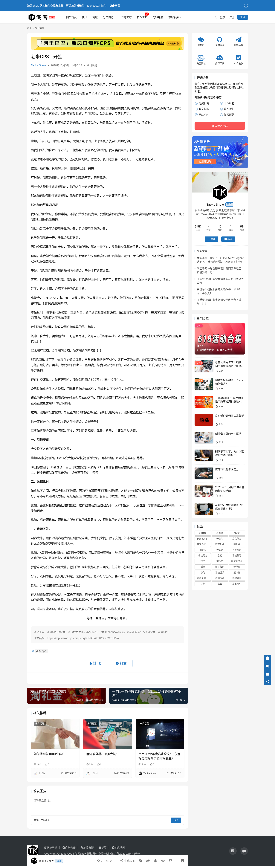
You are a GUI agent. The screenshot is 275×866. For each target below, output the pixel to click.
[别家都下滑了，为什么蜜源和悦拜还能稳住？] (204, 455)
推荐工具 (142, 17)
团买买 (202, 550)
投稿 (242, 17)
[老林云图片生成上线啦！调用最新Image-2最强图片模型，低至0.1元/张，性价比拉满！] (204, 366)
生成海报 (129, 860)
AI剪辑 (219, 533)
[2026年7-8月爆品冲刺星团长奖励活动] (204, 491)
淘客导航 (158, 17)
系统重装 (219, 572)
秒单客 (236, 567)
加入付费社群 (220, 126)
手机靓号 (236, 555)
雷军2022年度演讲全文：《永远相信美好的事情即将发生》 (159, 756)
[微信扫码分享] (140, 860)
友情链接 (88, 847)
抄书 (203, 561)
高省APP (236, 583)
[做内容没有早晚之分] (204, 473)
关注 (213, 239)
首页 (29, 28)
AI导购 (237, 533)
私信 (229, 239)
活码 (203, 567)
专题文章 (126, 17)
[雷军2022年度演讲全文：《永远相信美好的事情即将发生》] (160, 734)
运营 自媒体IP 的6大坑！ (102, 754)
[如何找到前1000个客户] (55, 734)
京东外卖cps (203, 544)
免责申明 (103, 853)
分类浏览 (108, 17)
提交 (176, 820)
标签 (104, 847)
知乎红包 (219, 567)
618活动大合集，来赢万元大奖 (214, 350)
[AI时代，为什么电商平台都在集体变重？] (204, 509)
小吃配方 (202, 555)
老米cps (41, 651)
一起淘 (219, 538)
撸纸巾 (219, 561)
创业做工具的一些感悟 (228, 433)
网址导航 (52, 847)
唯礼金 (236, 544)
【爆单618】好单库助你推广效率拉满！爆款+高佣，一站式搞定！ (229, 401)
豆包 (203, 583)
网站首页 (71, 17)
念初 (220, 555)
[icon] (233, 851)
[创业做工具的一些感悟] (204, 438)
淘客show (80, 853)
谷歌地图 (236, 578)
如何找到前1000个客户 (49, 754)
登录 (222, 17)
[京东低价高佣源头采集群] (204, 420)
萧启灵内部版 (203, 578)
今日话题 (92, 65)
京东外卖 (236, 538)
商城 (95, 17)
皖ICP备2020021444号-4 (125, 853)
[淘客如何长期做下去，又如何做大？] (204, 384)
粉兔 (203, 572)
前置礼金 (219, 544)
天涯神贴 (236, 550)
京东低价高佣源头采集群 (229, 415)
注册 (231, 17)
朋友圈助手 (236, 561)
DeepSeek (202, 538)
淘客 (49, 75)
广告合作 (70, 847)
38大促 (202, 533)
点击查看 (114, 5)
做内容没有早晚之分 (227, 469)
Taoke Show (38, 65)
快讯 (84, 17)
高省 (220, 583)
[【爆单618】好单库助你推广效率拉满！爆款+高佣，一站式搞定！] (204, 402)
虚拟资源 (219, 578)
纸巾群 (236, 572)
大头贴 (219, 550)
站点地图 (119, 847)
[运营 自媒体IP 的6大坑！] (107, 734)
